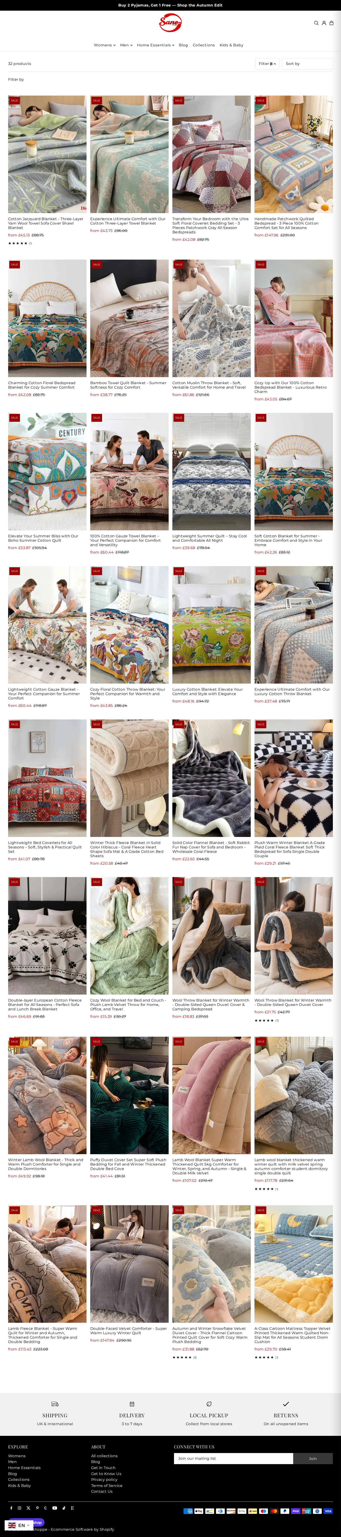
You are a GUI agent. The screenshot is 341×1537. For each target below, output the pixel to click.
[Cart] (331, 23)
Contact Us (102, 1491)
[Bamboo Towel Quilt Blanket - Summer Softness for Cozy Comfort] (129, 318)
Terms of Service (107, 1485)
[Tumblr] (45, 1508)
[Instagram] (19, 1508)
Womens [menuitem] (103, 45)
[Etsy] (72, 1508)
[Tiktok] (64, 1508)
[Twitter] (28, 1508)
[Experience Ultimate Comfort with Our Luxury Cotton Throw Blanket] (293, 625)
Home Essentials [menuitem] (154, 45)
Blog (12, 1474)
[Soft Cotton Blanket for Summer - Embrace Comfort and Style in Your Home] (293, 471)
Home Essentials (24, 1468)
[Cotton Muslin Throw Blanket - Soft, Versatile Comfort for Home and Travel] (211, 318)
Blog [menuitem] (183, 45)
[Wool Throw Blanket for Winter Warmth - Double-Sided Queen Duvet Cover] (293, 936)
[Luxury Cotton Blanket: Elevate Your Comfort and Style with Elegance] (211, 625)
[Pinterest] (37, 1508)
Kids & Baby (19, 1485)
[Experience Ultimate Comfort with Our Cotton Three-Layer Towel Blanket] (129, 154)
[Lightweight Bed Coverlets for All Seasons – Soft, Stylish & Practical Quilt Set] (47, 778)
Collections (18, 1479)
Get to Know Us (106, 1474)
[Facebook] (11, 1508)
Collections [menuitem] (204, 45)
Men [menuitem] (124, 45)
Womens (17, 1456)
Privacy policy (104, 1479)
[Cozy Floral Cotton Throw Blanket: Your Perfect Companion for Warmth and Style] (129, 625)
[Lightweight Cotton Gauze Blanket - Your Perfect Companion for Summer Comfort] (47, 625)
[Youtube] (54, 1508)
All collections (104, 1456)
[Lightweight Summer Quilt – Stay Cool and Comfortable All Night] (211, 471)
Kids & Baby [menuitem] (232, 45)
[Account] (324, 23)
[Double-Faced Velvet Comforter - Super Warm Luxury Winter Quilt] (129, 1264)
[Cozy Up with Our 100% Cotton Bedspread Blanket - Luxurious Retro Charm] (293, 318)
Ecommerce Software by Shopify (82, 1529)
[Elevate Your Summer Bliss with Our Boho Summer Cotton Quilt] (47, 471)
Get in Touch (103, 1468)
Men (12, 1462)
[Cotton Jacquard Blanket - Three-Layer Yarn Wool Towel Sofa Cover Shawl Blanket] (47, 154)
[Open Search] (316, 23)
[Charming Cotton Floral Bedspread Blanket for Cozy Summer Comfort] (47, 318)
